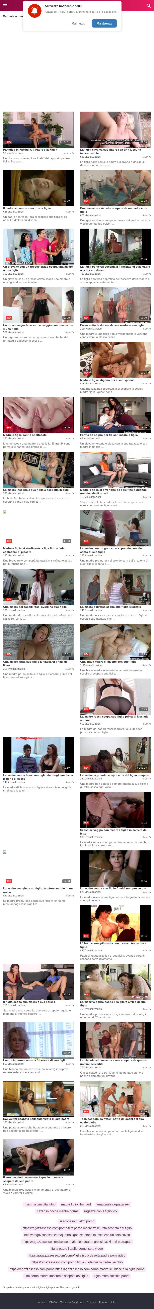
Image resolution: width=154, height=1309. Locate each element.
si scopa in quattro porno (77, 1221)
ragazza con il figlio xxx (100, 1211)
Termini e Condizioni (72, 1302)
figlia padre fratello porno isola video (77, 1248)
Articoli (42, 1302)
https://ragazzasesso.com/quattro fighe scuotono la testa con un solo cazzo (77, 1235)
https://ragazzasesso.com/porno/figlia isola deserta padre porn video (77, 1255)
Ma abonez (104, 23)
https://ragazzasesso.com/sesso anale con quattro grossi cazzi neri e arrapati (77, 1241)
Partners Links (107, 1302)
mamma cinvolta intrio (40, 1204)
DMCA (53, 1302)
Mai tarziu (78, 23)
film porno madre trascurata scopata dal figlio (56, 1276)
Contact (91, 1302)
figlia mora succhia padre (112, 1276)
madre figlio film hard (76, 1204)
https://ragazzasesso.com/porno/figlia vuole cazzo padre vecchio (77, 1262)
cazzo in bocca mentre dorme (58, 1211)
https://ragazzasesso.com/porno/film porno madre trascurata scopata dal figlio (77, 1228)
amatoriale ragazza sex (113, 1204)
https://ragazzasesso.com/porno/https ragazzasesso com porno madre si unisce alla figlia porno (77, 1269)
